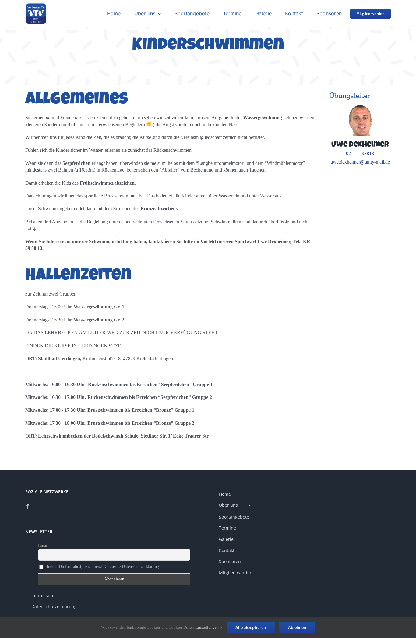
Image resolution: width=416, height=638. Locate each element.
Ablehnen (297, 627)
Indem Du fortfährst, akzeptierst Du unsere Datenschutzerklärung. (102, 566)
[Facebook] (27, 506)
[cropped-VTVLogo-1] (36, 5)
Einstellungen (208, 627)
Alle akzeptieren (250, 627)
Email (43, 545)
